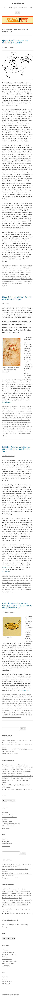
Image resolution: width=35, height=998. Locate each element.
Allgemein (5, 812)
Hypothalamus (20, 420)
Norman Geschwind (13, 429)
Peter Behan (23, 429)
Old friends (10, 710)
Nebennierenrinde (24, 426)
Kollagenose (10, 422)
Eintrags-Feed (6, 841)
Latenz (24, 277)
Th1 (24, 589)
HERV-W (28, 274)
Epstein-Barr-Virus (20, 272)
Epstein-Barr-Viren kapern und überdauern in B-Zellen (15, 41)
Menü (17, 12)
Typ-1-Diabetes (14, 433)
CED (16, 270)
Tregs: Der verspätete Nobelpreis (18, 765)
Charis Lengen (20, 413)
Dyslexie (10, 417)
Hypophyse (12, 420)
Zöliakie (4, 435)
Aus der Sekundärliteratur (19, 697)
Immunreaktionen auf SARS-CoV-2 (22, 789)
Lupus (28, 277)
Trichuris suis (23, 714)
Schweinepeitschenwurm (13, 712)
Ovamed (15, 710)
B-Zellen (12, 270)
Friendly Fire (17, 3)
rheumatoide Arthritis (8, 281)
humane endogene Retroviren (13, 277)
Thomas (4, 785)
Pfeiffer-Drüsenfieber (26, 279)
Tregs (24, 283)
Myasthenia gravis (14, 426)
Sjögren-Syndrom (20, 281)
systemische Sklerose (12, 283)
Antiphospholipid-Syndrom (16, 580)
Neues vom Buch (16, 268)
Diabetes (29, 415)
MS (7, 426)
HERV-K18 (22, 274)
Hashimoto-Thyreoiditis (12, 274)
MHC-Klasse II (6, 279)
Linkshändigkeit (24, 422)
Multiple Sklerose (15, 279)
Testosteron (5, 433)
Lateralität (17, 422)
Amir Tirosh (5, 580)
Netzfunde (5, 819)
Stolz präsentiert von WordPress (10, 994)
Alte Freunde (23, 699)
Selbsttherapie (6, 714)
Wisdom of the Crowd (8, 826)
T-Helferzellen (18, 589)
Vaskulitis (13, 592)
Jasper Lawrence (20, 706)
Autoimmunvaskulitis (21, 583)
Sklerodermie (20, 431)
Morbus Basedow (20, 424)
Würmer (18, 717)
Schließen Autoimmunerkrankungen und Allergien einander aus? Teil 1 (16, 449)
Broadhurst (9, 701)
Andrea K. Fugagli (17, 411)
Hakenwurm (9, 706)
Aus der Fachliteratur (8, 815)
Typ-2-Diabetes (22, 433)
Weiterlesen (6, 402)
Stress (28, 431)
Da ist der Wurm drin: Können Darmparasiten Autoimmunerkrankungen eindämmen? (17, 605)
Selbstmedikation (25, 712)
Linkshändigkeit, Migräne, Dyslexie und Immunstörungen (17, 298)
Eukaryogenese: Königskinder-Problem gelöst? (15, 745)
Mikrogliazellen (10, 424)
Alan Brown (16, 699)
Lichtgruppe (5, 753)
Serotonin (13, 431)
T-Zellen (21, 283)
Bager (3, 701)
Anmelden (5, 839)
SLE (26, 281)
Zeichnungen (5, 828)
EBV (13, 272)
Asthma (25, 411)
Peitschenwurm (23, 710)
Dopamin (4, 417)
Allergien (9, 411)
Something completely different (11, 823)
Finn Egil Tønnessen (18, 417)
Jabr (14, 706)
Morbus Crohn (10, 708)
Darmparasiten (22, 703)
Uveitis (29, 433)
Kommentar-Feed (7, 843)
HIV (3, 277)
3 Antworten (5, 304)
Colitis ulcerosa (22, 415)
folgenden (5, 567)
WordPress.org (6, 846)
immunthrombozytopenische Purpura (20, 587)
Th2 (27, 589)
